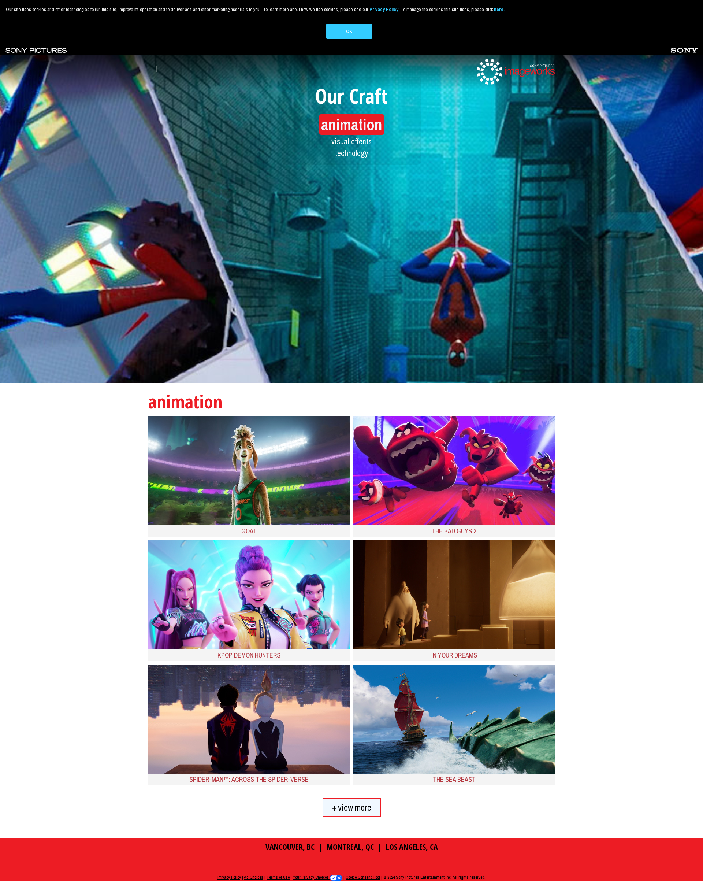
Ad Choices (253, 877)
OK (349, 31)
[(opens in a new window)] (36, 50)
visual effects (351, 141)
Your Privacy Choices (311, 877)
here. (499, 9)
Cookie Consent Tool (363, 877)
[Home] (515, 71)
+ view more (351, 807)
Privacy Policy (229, 877)
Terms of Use (278, 877)
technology (351, 153)
